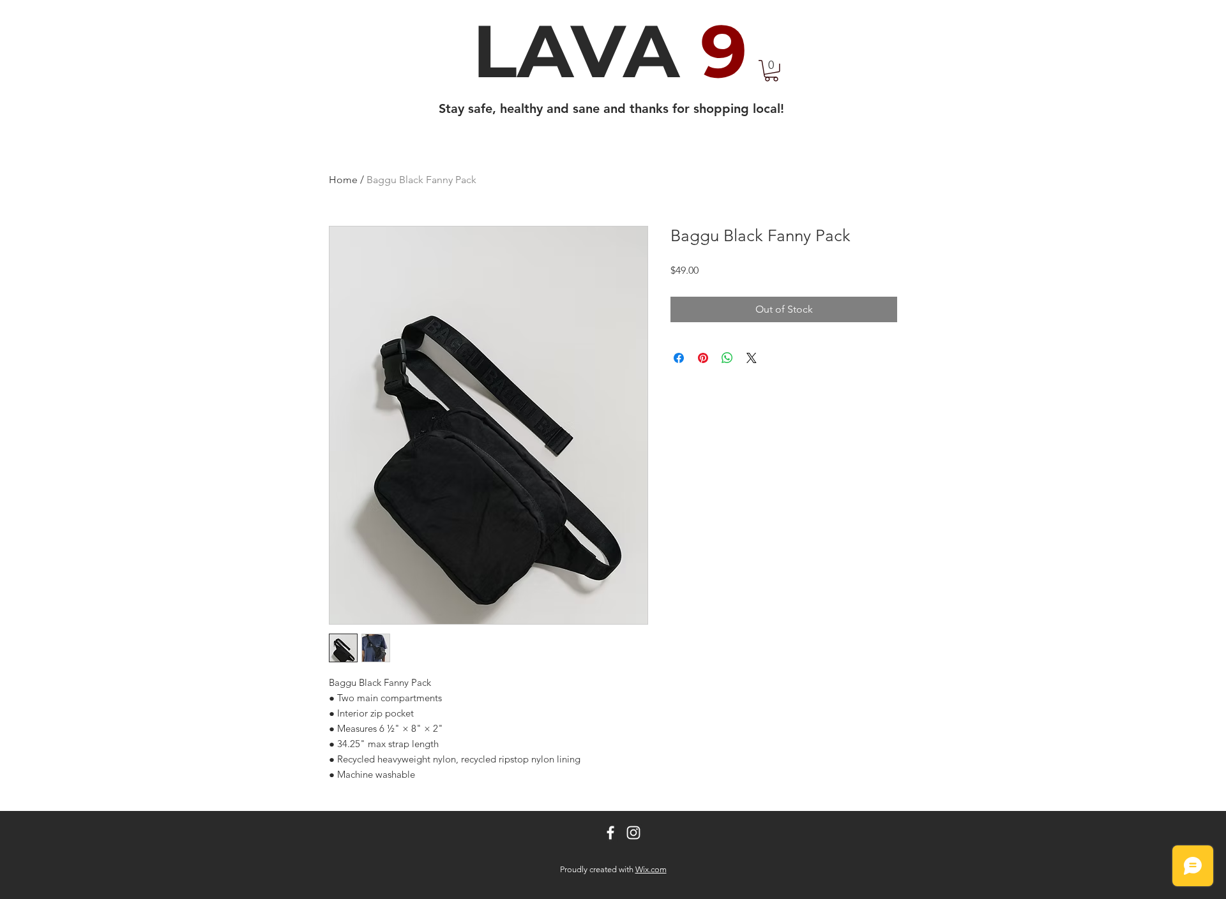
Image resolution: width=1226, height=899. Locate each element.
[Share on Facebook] (678, 358)
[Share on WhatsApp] (727, 358)
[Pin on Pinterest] (703, 358)
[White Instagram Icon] (633, 833)
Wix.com (651, 869)
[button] (771, 71)
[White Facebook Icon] (610, 833)
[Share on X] (751, 358)
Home (343, 180)
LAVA (610, 51)
